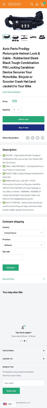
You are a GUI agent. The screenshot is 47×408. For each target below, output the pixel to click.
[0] (42, 4)
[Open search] (31, 4)
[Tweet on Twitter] (37, 138)
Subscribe (11, 391)
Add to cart (23, 119)
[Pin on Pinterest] (32, 138)
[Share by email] (42, 138)
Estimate (11, 267)
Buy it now (23, 127)
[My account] (37, 4)
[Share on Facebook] (28, 138)
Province (6, 239)
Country (6, 227)
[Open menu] (4, 4)
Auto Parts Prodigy (12, 92)
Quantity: (7, 109)
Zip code (6, 251)
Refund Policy (8, 279)
